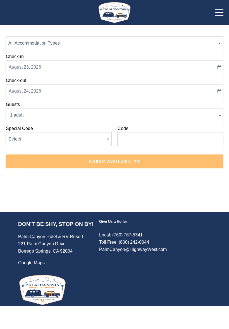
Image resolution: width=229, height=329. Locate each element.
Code (123, 128)
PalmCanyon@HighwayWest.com (133, 249)
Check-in (15, 56)
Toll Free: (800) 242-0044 (124, 242)
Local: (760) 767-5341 (121, 235)
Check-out (16, 80)
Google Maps (31, 262)
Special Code (19, 128)
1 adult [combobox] (16, 115)
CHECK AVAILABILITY (114, 161)
